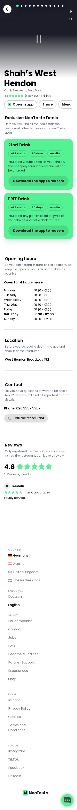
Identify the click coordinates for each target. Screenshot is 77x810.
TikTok (13, 759)
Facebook (16, 767)
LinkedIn (14, 776)
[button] (38, 39)
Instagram (16, 751)
